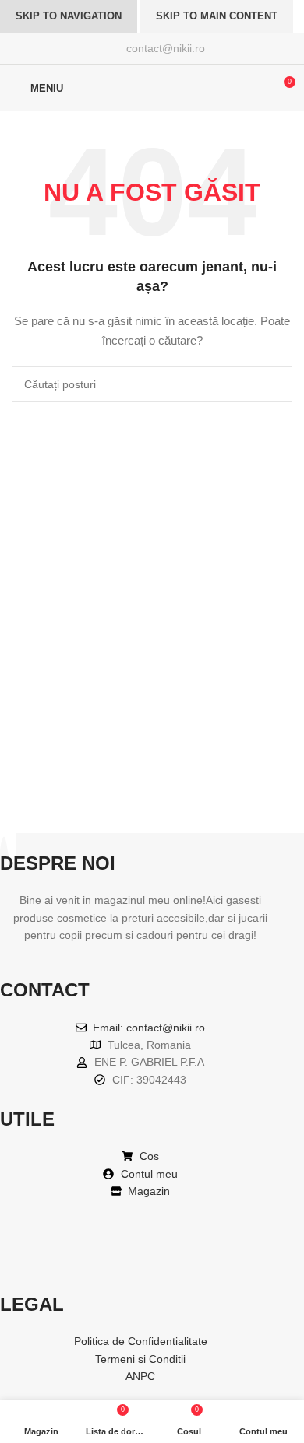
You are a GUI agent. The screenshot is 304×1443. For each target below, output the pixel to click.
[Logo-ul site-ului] (152, 87)
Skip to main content (216, 16)
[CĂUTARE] (274, 384)
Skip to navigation (69, 16)
